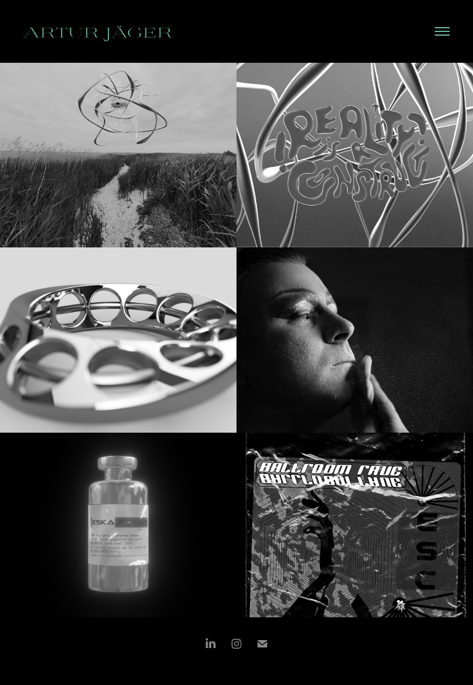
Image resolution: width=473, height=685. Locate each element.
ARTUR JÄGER (97, 31)
